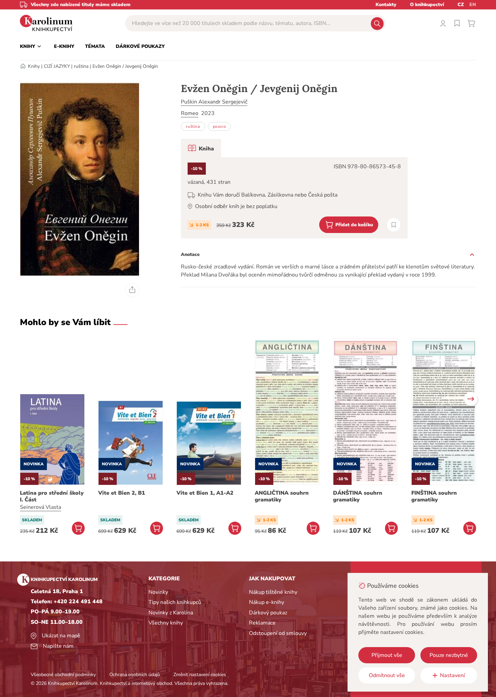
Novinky (158, 592)
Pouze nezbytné (449, 655)
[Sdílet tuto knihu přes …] (132, 290)
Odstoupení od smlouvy (278, 633)
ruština (81, 66)
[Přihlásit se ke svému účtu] (443, 23)
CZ (461, 4)
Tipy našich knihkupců (174, 602)
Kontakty (386, 4)
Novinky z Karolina (170, 612)
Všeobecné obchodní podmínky (63, 674)
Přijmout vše (386, 655)
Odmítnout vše (387, 675)
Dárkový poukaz (268, 612)
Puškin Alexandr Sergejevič (214, 102)
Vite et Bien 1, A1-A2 (204, 493)
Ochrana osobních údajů (134, 674)
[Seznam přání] (457, 23)
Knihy (34, 66)
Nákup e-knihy (266, 602)
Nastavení (452, 675)
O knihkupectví (427, 4)
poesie (219, 126)
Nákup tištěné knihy (273, 592)
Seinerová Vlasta (40, 507)
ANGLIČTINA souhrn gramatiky (282, 496)
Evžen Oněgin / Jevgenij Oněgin (125, 66)
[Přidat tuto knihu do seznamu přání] (393, 224)
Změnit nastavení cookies (199, 674)
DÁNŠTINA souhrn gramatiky (357, 496)
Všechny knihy (165, 623)
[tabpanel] (294, 197)
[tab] (201, 148)
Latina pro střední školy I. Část (52, 496)
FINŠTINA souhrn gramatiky (434, 496)
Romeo (189, 113)
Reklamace (262, 623)
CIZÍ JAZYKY (57, 66)
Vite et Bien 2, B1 (121, 493)
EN (472, 4)
